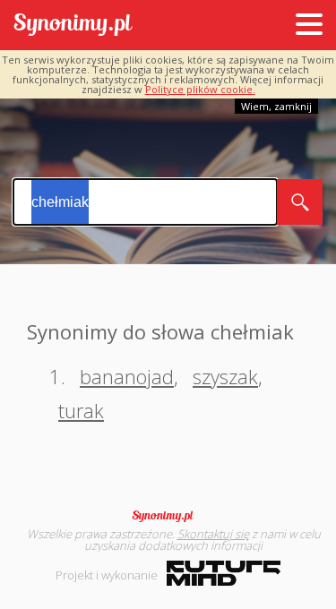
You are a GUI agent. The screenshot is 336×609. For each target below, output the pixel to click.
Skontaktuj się (213, 534)
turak (81, 410)
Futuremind (223, 573)
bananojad (127, 376)
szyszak (225, 376)
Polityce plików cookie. (200, 89)
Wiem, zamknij (276, 106)
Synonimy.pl (73, 25)
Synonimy (168, 516)
